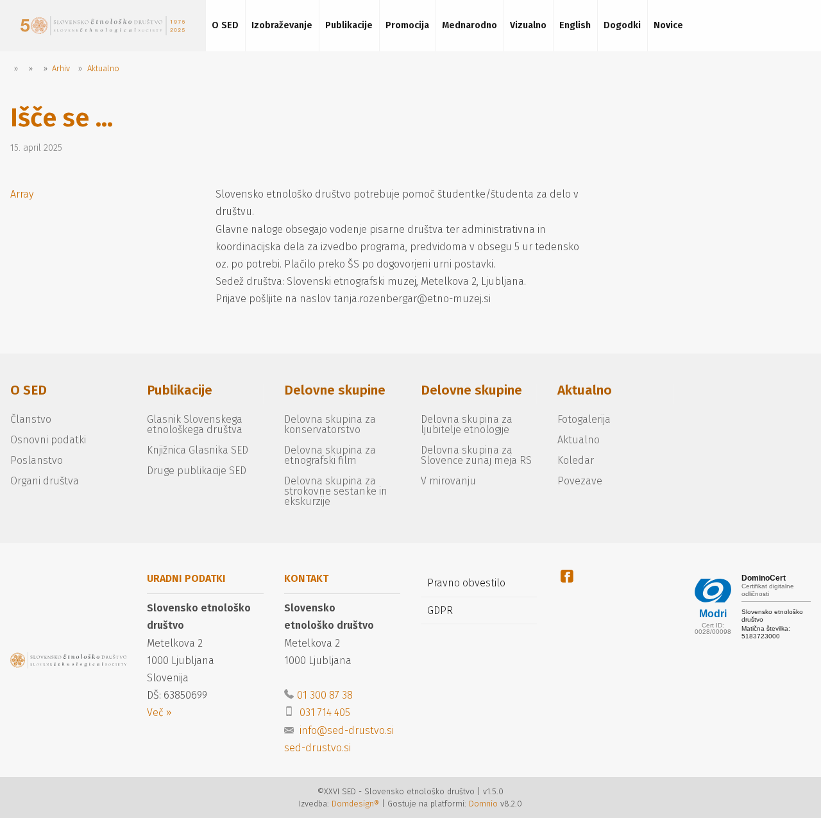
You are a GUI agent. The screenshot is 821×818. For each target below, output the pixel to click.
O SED (28, 390)
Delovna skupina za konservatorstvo (330, 424)
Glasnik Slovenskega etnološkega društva (194, 424)
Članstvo (30, 419)
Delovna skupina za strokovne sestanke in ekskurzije (335, 491)
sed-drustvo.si (317, 748)
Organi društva (44, 481)
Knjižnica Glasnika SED (197, 450)
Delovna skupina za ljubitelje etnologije (466, 424)
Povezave (579, 481)
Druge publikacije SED (196, 470)
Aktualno (584, 390)
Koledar (575, 460)
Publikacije (179, 390)
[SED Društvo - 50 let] (102, 25)
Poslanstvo (36, 460)
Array (21, 194)
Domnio (483, 803)
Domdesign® (355, 803)
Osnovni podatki (48, 440)
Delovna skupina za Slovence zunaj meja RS (476, 455)
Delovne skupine (334, 390)
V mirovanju (448, 481)
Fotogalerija (584, 419)
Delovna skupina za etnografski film (330, 455)
